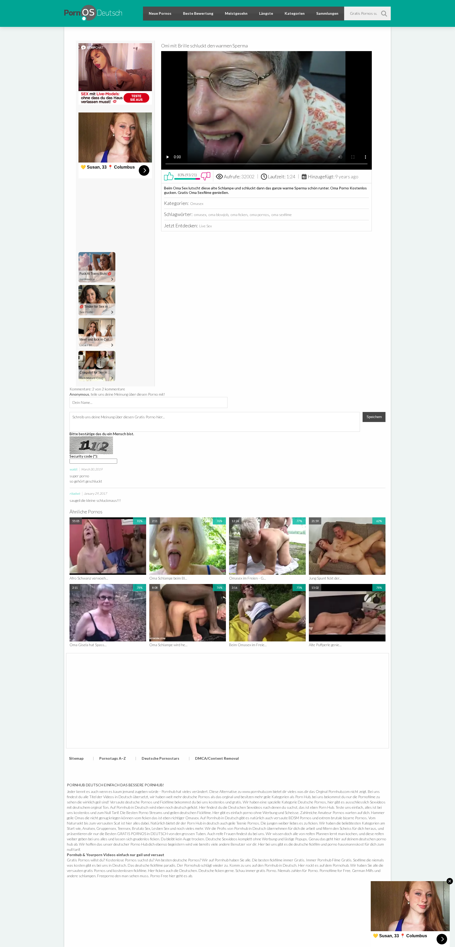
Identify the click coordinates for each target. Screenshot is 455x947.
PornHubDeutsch (93, 12)
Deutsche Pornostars (160, 758)
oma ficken (239, 214)
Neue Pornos (160, 13)
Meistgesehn (236, 13)
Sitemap (76, 758)
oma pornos (259, 214)
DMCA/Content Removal (217, 758)
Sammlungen (327, 13)
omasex (200, 214)
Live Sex (205, 226)
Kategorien (295, 13)
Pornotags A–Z (112, 758)
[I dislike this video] (205, 176)
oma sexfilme (281, 214)
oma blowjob (218, 214)
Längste (266, 13)
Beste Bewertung (198, 13)
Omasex (196, 203)
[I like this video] (169, 176)
